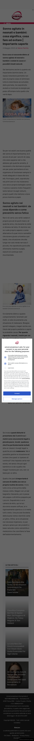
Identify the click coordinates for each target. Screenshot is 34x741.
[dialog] (17, 371)
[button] (17, 368)
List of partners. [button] (26, 378)
